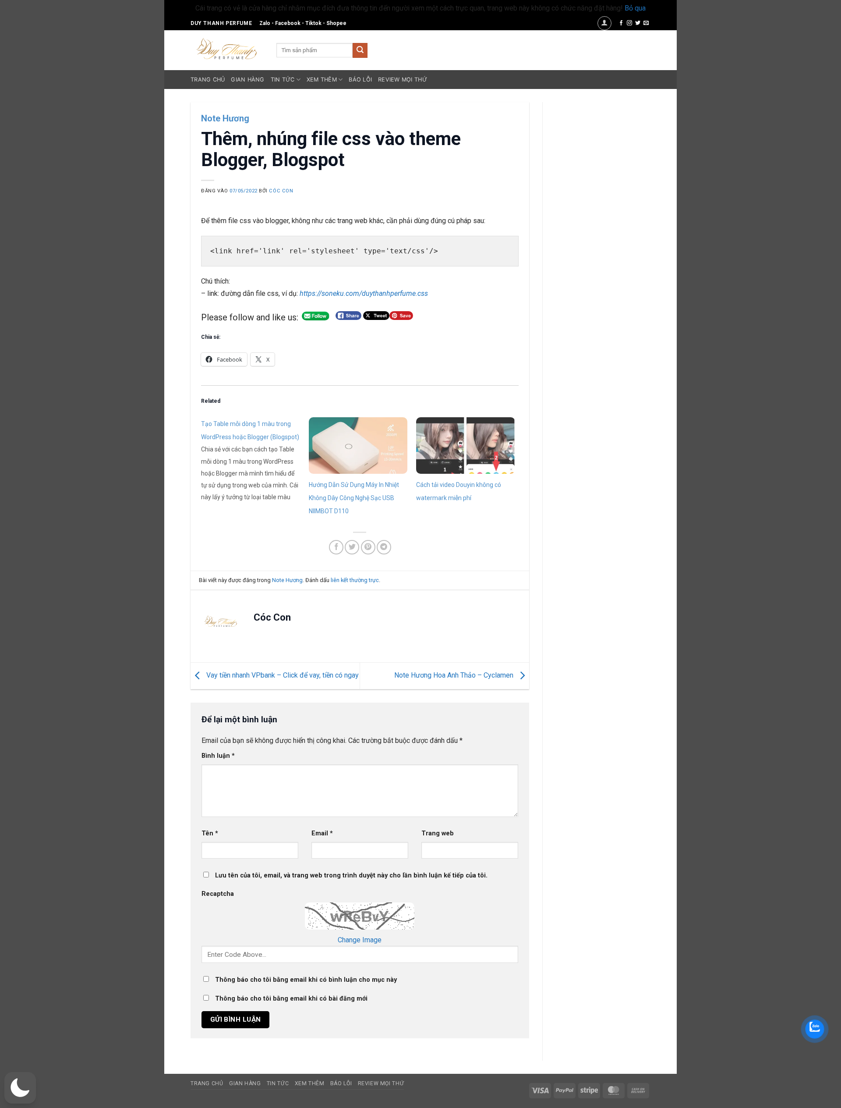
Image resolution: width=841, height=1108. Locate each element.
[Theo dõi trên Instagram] (629, 23)
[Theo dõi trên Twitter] (637, 23)
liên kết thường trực (355, 580)
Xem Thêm (322, 79)
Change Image (360, 940)
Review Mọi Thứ (402, 79)
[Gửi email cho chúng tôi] (646, 23)
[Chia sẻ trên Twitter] (352, 547)
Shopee (336, 23)
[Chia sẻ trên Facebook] (336, 547)
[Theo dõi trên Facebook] (621, 23)
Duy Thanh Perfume (221, 23)
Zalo (264, 23)
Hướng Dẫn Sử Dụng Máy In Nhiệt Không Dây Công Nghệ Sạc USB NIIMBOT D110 (354, 498)
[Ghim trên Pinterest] (368, 547)
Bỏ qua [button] (635, 8)
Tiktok (313, 23)
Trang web (437, 833)
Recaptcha (217, 894)
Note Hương (225, 118)
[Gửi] (360, 50)
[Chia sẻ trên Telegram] (384, 547)
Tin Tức (283, 79)
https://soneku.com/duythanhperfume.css (364, 293)
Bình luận (218, 756)
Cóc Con (281, 191)
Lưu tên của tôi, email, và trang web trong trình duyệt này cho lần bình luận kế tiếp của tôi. (351, 875)
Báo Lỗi (360, 79)
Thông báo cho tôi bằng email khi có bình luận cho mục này (306, 980)
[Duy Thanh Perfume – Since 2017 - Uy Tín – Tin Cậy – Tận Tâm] (227, 48)
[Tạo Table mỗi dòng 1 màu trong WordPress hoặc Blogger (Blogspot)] (255, 460)
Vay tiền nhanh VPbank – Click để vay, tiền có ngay (282, 675)
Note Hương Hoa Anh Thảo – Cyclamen (454, 675)
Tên (209, 833)
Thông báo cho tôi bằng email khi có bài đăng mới (291, 998)
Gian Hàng (247, 79)
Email (322, 833)
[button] (604, 23)
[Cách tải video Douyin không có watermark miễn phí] (465, 445)
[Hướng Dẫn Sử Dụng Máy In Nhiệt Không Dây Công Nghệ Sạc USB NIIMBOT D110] (358, 445)
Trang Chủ (208, 79)
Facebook (287, 23)
